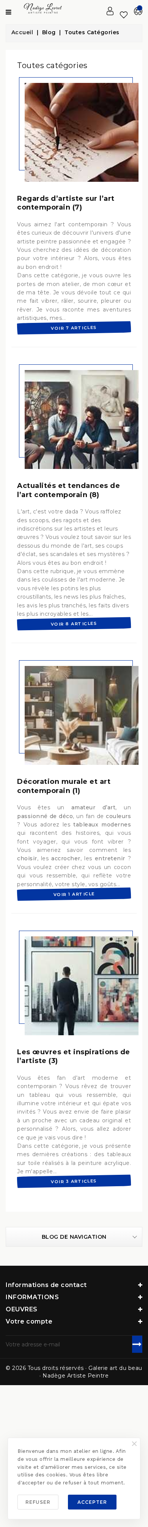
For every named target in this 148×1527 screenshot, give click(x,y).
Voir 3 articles (74, 1181)
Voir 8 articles (74, 624)
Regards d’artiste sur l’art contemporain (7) (66, 202)
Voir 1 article (73, 894)
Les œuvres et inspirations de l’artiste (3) (73, 1056)
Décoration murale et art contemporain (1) (63, 785)
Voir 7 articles (74, 328)
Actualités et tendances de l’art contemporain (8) (68, 490)
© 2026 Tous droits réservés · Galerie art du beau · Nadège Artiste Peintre (74, 1372)
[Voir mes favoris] (123, 15)
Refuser (37, 1502)
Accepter (92, 1502)
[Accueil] (22, 32)
